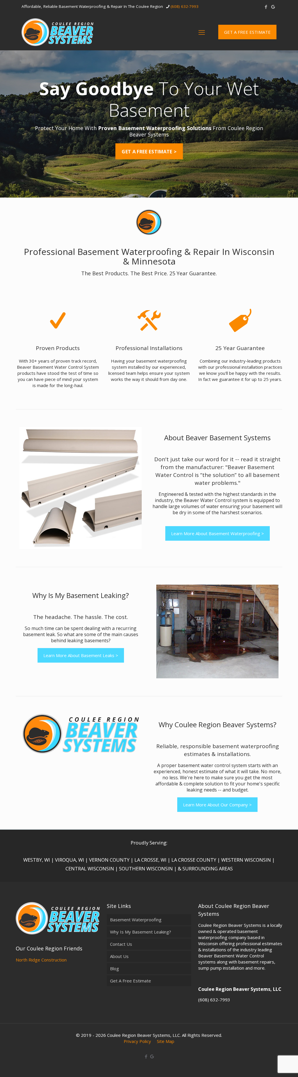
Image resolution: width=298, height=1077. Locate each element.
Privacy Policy (137, 1041)
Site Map (165, 1041)
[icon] (273, 7)
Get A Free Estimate (130, 981)
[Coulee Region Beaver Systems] (57, 32)
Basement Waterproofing (136, 919)
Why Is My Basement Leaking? (140, 932)
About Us (119, 956)
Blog (114, 968)
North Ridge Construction (41, 960)
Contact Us (121, 944)
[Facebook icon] (266, 7)
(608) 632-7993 (184, 6)
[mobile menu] (202, 32)
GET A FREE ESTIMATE (247, 32)
